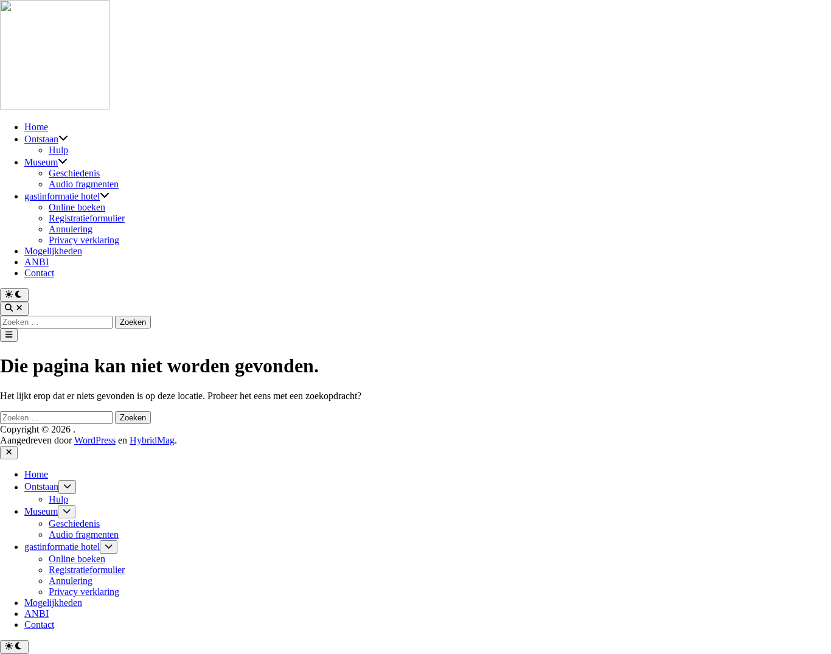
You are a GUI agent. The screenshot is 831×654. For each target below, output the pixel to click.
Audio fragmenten (84, 184)
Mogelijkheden (53, 251)
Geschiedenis (74, 173)
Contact (39, 273)
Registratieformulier (87, 218)
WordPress (95, 440)
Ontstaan (41, 139)
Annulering (70, 229)
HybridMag (152, 440)
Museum (41, 162)
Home (36, 127)
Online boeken (77, 207)
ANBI (36, 262)
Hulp (58, 150)
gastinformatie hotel (62, 196)
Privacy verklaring (84, 240)
